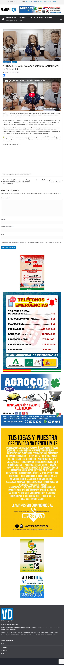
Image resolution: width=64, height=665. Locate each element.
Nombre (4, 219)
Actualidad (22, 17)
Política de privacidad (7, 640)
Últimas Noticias (11, 17)
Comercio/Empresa (11, 21)
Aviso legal (4, 647)
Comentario (5, 198)
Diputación (48, 17)
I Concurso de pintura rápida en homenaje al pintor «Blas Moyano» (48, 180)
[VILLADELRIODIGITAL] (3, 19)
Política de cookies (6, 644)
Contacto (3, 653)
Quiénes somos (5, 650)
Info (21, 21)
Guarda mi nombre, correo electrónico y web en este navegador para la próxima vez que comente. (32, 242)
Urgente (14, 62)
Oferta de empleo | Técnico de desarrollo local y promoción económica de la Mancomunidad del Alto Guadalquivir (16, 181)
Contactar (13, 621)
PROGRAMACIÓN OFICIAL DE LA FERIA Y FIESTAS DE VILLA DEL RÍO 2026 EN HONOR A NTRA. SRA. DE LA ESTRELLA (40, 1)
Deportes (40, 17)
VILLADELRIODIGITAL (15, 72)
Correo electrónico (7, 226)
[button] (26, 17)
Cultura (32, 17)
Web (2, 234)
